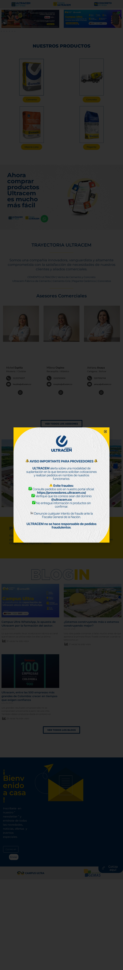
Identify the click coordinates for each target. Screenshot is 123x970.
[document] (61, 485)
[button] (105, 431)
